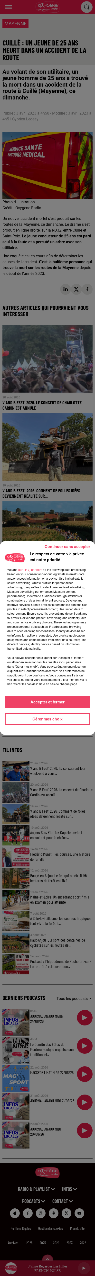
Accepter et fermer (47, 702)
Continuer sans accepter (67, 546)
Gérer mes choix (47, 719)
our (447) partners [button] (30, 569)
